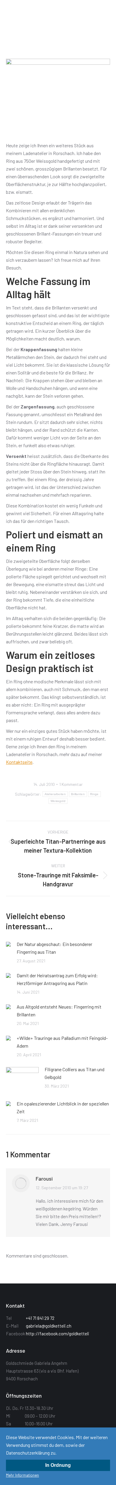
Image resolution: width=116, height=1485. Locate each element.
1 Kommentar (71, 784)
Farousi (44, 1178)
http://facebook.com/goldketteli (57, 1333)
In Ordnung (58, 1465)
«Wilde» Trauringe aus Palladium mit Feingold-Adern (62, 1042)
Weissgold (58, 801)
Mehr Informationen (22, 1475)
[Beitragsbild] (8, 944)
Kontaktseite (19, 762)
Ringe (94, 794)
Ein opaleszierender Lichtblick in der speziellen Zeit (63, 1107)
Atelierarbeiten (55, 794)
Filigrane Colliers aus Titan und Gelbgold (74, 1073)
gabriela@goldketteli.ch (48, 1325)
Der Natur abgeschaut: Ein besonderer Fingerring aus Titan (54, 948)
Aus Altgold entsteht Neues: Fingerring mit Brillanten (59, 1010)
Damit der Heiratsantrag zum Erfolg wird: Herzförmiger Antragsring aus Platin (57, 979)
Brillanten (78, 794)
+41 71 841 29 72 (40, 1318)
